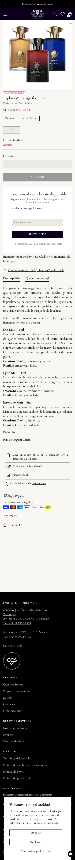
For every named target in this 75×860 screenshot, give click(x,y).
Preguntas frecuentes (16, 691)
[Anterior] (5, 4)
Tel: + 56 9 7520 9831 (17, 623)
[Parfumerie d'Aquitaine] (37, 14)
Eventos (8, 735)
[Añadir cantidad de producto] (17, 130)
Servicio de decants (15, 741)
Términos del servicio (17, 758)
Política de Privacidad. (46, 823)
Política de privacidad (16, 778)
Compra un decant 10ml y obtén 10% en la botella (36, 270)
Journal (7, 698)
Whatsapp (9, 614)
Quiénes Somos (13, 685)
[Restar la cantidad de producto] (6, 130)
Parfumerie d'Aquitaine (17, 103)
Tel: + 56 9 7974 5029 (17, 637)
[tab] (11, 279)
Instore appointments (16, 728)
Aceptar (36, 833)
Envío (30, 257)
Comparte (15, 525)
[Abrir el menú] (5, 14)
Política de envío (13, 772)
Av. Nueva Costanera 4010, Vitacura (26, 619)
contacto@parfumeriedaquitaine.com (26, 610)
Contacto (9, 704)
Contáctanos (39, 483)
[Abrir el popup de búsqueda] (55, 14)
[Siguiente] (70, 4)
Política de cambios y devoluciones (25, 765)
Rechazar (36, 842)
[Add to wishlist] (70, 24)
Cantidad (8, 156)
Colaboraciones (12, 711)
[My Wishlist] (62, 14)
